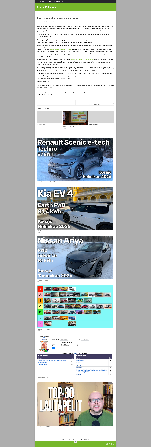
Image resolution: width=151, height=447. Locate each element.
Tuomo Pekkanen (47, 7)
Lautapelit (42, 1)
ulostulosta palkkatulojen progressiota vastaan (60, 49)
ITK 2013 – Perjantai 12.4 (68, 126)
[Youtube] (109, 444)
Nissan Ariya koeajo (43, 280)
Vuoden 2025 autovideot (44, 329)
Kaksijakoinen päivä (41, 124)
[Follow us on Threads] (113, 444)
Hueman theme (51, 443)
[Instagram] (111, 444)
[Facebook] (107, 444)
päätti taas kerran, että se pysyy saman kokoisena (82, 59)
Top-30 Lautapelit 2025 (44, 426)
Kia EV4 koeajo (42, 231)
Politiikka (49, 1)
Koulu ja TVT (59, 1)
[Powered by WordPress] (41, 443)
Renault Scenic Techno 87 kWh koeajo (48, 181)
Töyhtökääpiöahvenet (93, 124)
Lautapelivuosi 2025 (43, 377)
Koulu (38, 12)
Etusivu (37, 1)
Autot (54, 1)
